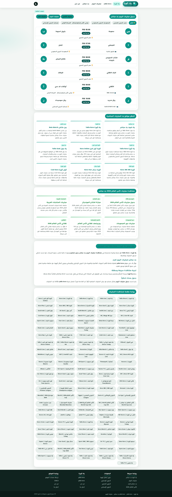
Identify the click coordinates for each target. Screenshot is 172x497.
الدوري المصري (106, 484)
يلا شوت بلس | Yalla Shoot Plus (65, 336)
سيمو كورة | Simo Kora (126, 441)
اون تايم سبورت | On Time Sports (45, 382)
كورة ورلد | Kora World (126, 434)
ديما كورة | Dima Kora (106, 320)
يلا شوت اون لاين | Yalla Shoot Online (45, 343)
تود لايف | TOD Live (86, 335)
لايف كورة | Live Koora (106, 328)
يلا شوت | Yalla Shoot (126, 298)
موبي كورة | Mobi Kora (45, 434)
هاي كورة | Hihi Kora (127, 381)
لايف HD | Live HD (127, 315)
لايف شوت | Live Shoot (86, 434)
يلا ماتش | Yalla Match (106, 349)
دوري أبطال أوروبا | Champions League (65, 389)
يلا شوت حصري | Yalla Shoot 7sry (86, 343)
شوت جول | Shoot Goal (65, 374)
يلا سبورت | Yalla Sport (45, 456)
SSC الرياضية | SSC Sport (66, 369)
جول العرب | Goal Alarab (66, 410)
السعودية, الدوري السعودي (101, 23)
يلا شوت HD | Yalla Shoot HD (65, 343)
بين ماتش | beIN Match (86, 310)
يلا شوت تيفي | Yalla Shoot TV (65, 457)
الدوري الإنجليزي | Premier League (45, 389)
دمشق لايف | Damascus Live (127, 336)
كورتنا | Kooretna (86, 349)
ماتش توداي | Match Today (66, 435)
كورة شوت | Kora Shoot (66, 429)
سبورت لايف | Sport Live (45, 320)
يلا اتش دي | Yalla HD (45, 448)
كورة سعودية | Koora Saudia (66, 362)
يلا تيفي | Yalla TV (127, 463)
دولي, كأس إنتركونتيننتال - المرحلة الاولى (75, 23)
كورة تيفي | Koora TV (65, 422)
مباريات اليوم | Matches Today (86, 329)
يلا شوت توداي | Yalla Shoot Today (106, 343)
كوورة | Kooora (126, 361)
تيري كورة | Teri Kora (86, 448)
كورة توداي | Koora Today (126, 423)
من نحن (77, 3)
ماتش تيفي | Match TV (86, 315)
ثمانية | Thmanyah (106, 361)
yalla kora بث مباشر (119, 494)
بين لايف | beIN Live (106, 310)
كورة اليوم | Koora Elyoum (106, 423)
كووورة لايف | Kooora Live (86, 355)
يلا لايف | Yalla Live (106, 298)
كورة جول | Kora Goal (106, 305)
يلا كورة (117, 3)
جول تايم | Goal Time (86, 374)
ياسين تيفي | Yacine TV (106, 369)
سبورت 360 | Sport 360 (86, 441)
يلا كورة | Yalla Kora (86, 298)
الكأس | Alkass (45, 369)
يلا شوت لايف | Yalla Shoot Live (86, 457)
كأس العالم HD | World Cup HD (106, 403)
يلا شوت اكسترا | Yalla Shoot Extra (126, 457)
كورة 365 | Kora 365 (65, 305)
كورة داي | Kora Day (45, 335)
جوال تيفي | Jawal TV (86, 415)
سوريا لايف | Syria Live (126, 448)
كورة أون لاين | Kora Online (45, 299)
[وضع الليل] (36, 4)
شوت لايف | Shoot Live (65, 315)
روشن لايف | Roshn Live (127, 369)
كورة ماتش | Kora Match (106, 429)
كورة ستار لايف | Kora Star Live (106, 375)
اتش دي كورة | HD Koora (126, 415)
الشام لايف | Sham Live (45, 328)
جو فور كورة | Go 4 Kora (45, 374)
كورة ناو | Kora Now (86, 429)
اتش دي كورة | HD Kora (127, 320)
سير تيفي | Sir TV (106, 441)
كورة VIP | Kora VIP (126, 374)
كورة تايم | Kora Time (45, 429)
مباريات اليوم (96, 3)
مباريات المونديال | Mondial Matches (66, 403)
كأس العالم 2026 (131, 487)
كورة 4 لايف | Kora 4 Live (45, 422)
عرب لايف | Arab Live (106, 335)
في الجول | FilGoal (127, 342)
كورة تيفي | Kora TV (127, 310)
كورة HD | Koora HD (126, 354)
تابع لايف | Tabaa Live (86, 381)
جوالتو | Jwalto (66, 415)
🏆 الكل (132, 23)
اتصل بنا (82, 487)
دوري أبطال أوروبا (105, 477)
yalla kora (107, 3)
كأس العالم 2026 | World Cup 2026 (66, 449)
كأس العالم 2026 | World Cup (66, 396)
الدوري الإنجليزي (106, 480)
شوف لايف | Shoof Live (66, 349)
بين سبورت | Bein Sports (126, 410)
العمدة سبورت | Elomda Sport (86, 321)
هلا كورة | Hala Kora (45, 410)
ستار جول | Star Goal (66, 441)
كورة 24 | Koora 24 (45, 415)
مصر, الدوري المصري (120, 23)
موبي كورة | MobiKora (45, 354)
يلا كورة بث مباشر (131, 477)
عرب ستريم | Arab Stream (45, 403)
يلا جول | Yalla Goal (126, 349)
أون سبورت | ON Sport (86, 361)
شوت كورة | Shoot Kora (86, 388)
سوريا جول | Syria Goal (65, 328)
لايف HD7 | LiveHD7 (65, 354)
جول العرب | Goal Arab (45, 310)
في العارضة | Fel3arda (86, 410)
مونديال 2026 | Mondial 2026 (45, 396)
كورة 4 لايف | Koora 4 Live (106, 355)
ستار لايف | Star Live (66, 320)
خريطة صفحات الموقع (52, 477)
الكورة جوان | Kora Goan (127, 429)
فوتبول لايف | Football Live (126, 329)
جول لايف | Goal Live (66, 381)
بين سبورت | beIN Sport (86, 369)
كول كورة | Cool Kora (45, 315)
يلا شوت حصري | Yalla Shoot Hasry (106, 457)
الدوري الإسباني (106, 487)
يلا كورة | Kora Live (65, 298)
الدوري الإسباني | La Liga (126, 395)
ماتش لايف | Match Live (45, 349)
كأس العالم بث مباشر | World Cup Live (126, 403)
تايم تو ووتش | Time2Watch (106, 382)
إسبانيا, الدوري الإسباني (50, 23)
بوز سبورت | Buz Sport (106, 410)
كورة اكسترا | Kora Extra (86, 305)
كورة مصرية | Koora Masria (45, 362)
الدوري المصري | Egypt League (86, 396)
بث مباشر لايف (132, 484)
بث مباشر (86, 3)
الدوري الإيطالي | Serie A (106, 395)
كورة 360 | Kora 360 (106, 388)
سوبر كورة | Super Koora (45, 442)
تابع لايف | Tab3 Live (106, 448)
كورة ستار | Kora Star (126, 305)
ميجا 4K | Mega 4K (106, 315)
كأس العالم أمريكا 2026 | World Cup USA (86, 403)
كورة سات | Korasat (126, 388)
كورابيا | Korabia (106, 434)
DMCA (56, 480)
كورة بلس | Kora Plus (45, 305)
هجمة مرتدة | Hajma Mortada (106, 416)
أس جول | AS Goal (66, 310)
